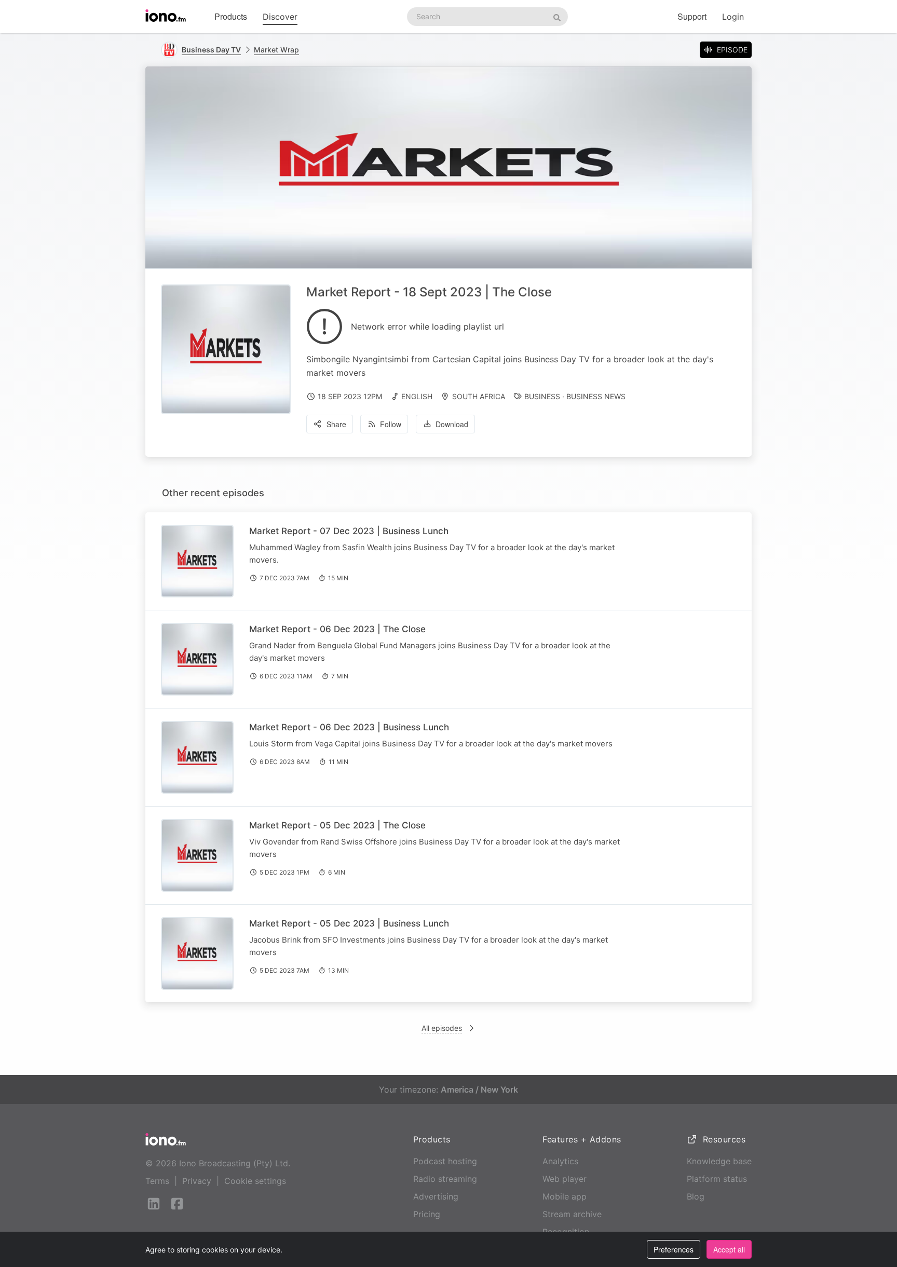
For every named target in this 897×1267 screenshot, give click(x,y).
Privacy (196, 1181)
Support (691, 16)
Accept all (729, 1249)
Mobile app (564, 1196)
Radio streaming (445, 1179)
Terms (157, 1181)
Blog (695, 1196)
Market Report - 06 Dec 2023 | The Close (337, 629)
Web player (564, 1179)
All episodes (442, 1028)
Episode (732, 49)
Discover (280, 16)
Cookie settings (255, 1181)
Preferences (674, 1249)
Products (230, 16)
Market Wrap (276, 49)
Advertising (435, 1196)
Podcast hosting (445, 1161)
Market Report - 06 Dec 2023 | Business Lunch (349, 727)
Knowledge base (719, 1161)
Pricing (426, 1214)
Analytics (560, 1161)
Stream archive (572, 1214)
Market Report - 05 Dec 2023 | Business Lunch (349, 923)
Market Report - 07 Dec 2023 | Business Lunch (348, 531)
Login (733, 16)
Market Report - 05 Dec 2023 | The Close (337, 825)
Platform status (717, 1179)
